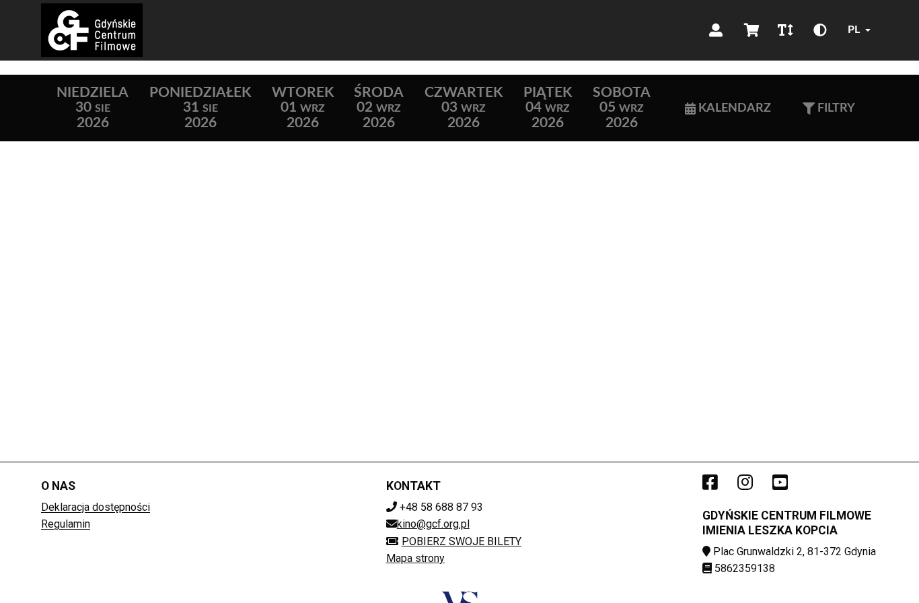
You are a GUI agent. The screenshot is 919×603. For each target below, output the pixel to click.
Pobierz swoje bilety (461, 541)
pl (854, 29)
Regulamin (65, 524)
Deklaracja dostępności (95, 507)
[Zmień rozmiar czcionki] (785, 30)
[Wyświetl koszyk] (751, 30)
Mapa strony (415, 558)
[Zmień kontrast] (820, 30)
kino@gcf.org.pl (433, 524)
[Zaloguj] (715, 30)
